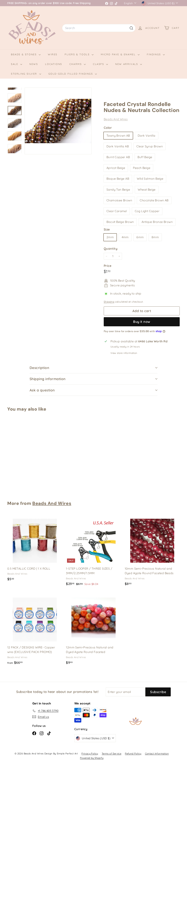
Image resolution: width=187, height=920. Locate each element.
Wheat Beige (146, 189)
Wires (52, 54)
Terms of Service (111, 753)
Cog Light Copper (147, 211)
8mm (155, 237)
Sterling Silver (24, 73)
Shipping (109, 301)
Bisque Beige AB (117, 178)
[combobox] (99, 28)
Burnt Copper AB (118, 157)
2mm (110, 237)
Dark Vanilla (146, 135)
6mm (140, 237)
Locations (53, 64)
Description (39, 368)
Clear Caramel (116, 211)
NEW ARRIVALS (127, 64)
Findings (154, 54)
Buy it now (141, 322)
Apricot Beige (115, 168)
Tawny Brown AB (118, 135)
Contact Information (157, 753)
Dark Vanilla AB (117, 146)
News (33, 64)
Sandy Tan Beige (118, 189)
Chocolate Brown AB (154, 200)
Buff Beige (145, 157)
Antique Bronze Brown (157, 222)
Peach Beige (141, 168)
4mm (125, 237)
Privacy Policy (89, 753)
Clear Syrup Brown (149, 146)
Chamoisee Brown (119, 200)
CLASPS (99, 64)
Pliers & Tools (78, 54)
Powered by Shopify (91, 757)
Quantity (110, 248)
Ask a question (42, 390)
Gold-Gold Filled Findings (71, 73)
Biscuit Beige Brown (120, 222)
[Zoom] (58, 121)
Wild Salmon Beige (150, 178)
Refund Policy (133, 753)
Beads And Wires (116, 119)
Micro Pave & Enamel (119, 54)
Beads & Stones (24, 54)
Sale (15, 64)
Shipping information (48, 379)
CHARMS (76, 64)
